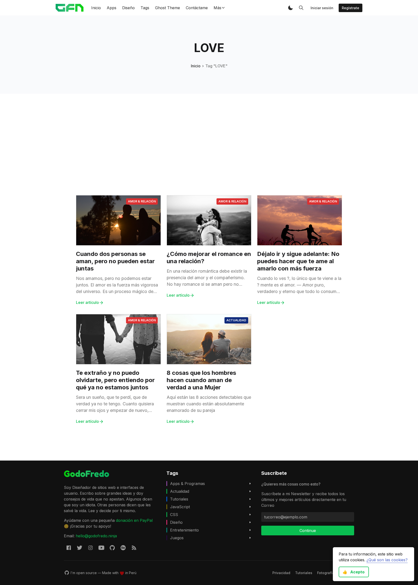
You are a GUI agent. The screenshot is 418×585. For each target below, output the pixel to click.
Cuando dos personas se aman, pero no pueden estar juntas (115, 261)
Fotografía (326, 573)
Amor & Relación (142, 201)
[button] (290, 8)
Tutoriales (179, 499)
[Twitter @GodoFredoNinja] (79, 548)
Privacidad (281, 573)
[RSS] (134, 548)
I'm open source (84, 573)
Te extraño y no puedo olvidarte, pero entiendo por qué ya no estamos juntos (115, 380)
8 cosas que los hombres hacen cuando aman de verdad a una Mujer (201, 380)
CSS (174, 514)
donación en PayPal (134, 520)
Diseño (128, 7)
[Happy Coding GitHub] (112, 548)
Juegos (177, 537)
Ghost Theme (167, 7)
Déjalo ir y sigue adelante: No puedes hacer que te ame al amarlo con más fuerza (298, 261)
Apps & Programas (187, 483)
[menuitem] (281, 572)
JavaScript (180, 506)
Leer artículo (87, 302)
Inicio (96, 7)
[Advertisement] (209, 128)
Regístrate (350, 8)
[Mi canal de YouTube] (101, 548)
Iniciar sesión (322, 8)
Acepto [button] (354, 572)
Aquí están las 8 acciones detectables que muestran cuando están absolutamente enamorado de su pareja (209, 404)
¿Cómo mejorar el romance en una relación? (209, 257)
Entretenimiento (184, 530)
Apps (111, 7)
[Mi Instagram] (90, 548)
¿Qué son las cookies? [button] (387, 559)
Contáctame (197, 7)
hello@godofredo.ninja (96, 535)
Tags (145, 7)
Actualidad (236, 320)
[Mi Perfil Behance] (123, 548)
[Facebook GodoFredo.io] (69, 548)
